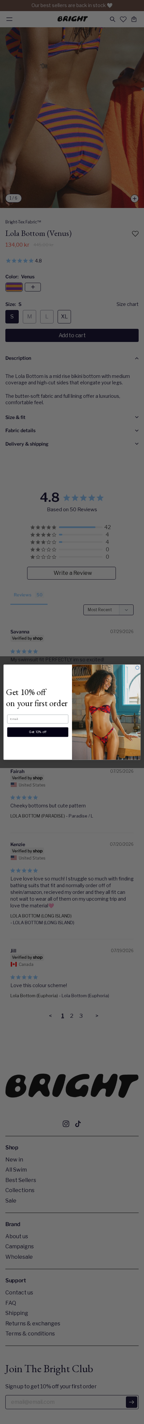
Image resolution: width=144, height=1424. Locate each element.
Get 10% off (38, 731)
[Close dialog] (137, 667)
